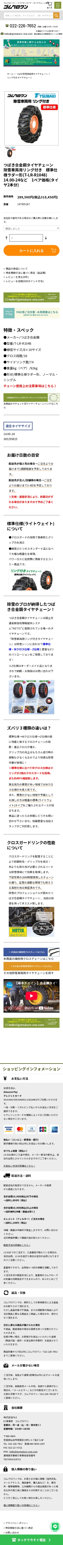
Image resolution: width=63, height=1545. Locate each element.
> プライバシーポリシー (16, 1523)
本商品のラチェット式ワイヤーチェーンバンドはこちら (31, 405)
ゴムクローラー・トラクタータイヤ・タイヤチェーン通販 (26, 3)
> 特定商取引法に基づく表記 (18, 1527)
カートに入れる (31, 250)
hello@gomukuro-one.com (18, 33)
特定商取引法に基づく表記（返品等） (26, 272)
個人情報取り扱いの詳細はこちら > (22, 1505)
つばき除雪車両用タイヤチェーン (32, 73)
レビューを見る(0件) (17, 277)
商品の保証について (17, 268)
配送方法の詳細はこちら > (17, 1245)
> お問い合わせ (11, 1532)
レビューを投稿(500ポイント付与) (25, 281)
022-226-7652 (23, 25)
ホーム (10, 73)
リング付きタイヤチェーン (19, 77)
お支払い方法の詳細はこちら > (19, 1165)
